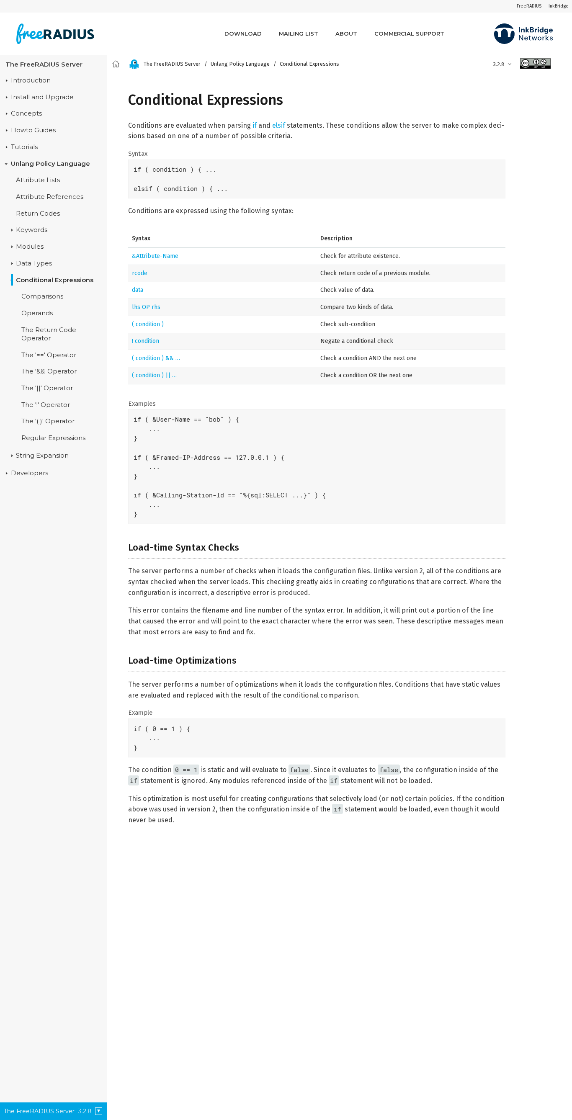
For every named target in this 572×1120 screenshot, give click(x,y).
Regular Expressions (53, 438)
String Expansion (42, 455)
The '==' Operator (48, 355)
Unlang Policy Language (50, 163)
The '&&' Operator (49, 372)
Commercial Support (409, 33)
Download (243, 33)
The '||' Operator (47, 388)
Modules (30, 246)
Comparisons (42, 297)
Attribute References (49, 197)
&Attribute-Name (155, 256)
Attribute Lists (38, 180)
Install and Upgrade (42, 97)
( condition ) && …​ (156, 358)
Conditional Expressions (54, 280)
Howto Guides (33, 130)
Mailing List (298, 33)
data (137, 290)
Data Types (34, 263)
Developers (29, 473)
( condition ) (148, 324)
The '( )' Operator (48, 421)
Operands (37, 313)
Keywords (31, 230)
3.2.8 (499, 64)
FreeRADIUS (529, 6)
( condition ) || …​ (154, 375)
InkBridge (559, 6)
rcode (139, 273)
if (255, 125)
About (346, 33)
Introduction (31, 80)
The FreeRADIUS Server (43, 64)
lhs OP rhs (146, 307)
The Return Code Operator (48, 334)
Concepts (26, 114)
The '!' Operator (45, 405)
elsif (278, 125)
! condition (145, 341)
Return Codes (38, 213)
